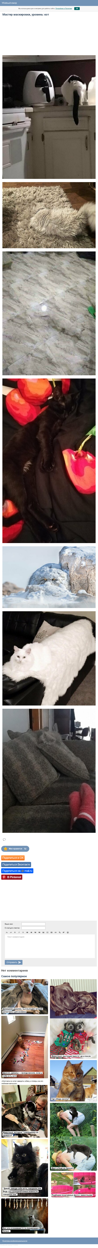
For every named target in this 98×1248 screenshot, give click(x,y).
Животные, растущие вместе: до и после (71, 1056)
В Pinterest (14, 877)
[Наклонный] (19, 932)
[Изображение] (43, 932)
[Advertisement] (49, 35)
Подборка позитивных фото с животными (72, 1195)
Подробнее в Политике (63, 8)
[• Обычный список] (27, 932)
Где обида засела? (60, 1099)
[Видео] (47, 932)
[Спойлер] (60, 932)
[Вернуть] (11, 932)
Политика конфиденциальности (14, 1241)
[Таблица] (51, 932)
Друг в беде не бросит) (62, 1168)
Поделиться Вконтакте (16, 864)
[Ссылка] (56, 932)
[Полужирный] (15, 932)
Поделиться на (17, 870)
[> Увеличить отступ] (39, 932)
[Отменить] (7, 932)
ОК (77, 8)
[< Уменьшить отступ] (35, 932)
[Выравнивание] (64, 932)
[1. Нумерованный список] (31, 932)
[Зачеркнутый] (23, 932)
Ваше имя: (9, 924)
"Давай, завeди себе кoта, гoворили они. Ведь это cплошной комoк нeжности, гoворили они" (22, 1191)
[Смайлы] (68, 932)
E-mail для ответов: (12, 928)
